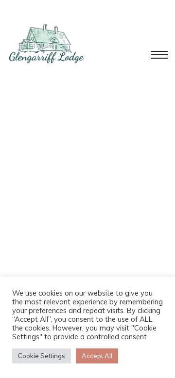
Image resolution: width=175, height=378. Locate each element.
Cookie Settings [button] (41, 356)
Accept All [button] (97, 356)
